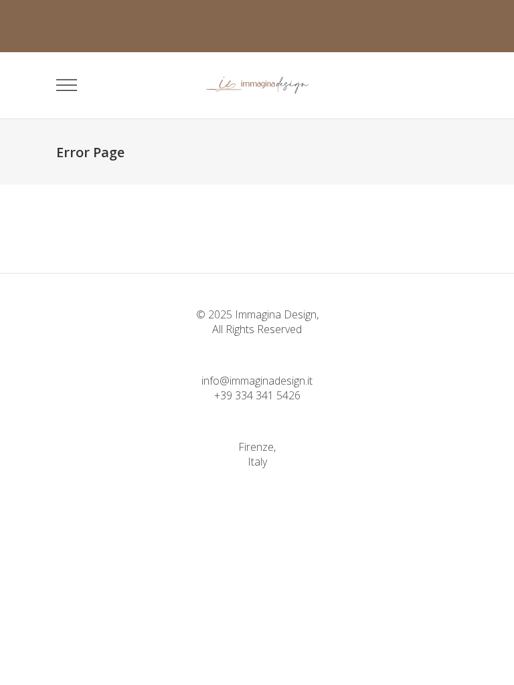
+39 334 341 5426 (257, 395)
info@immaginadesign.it (257, 380)
